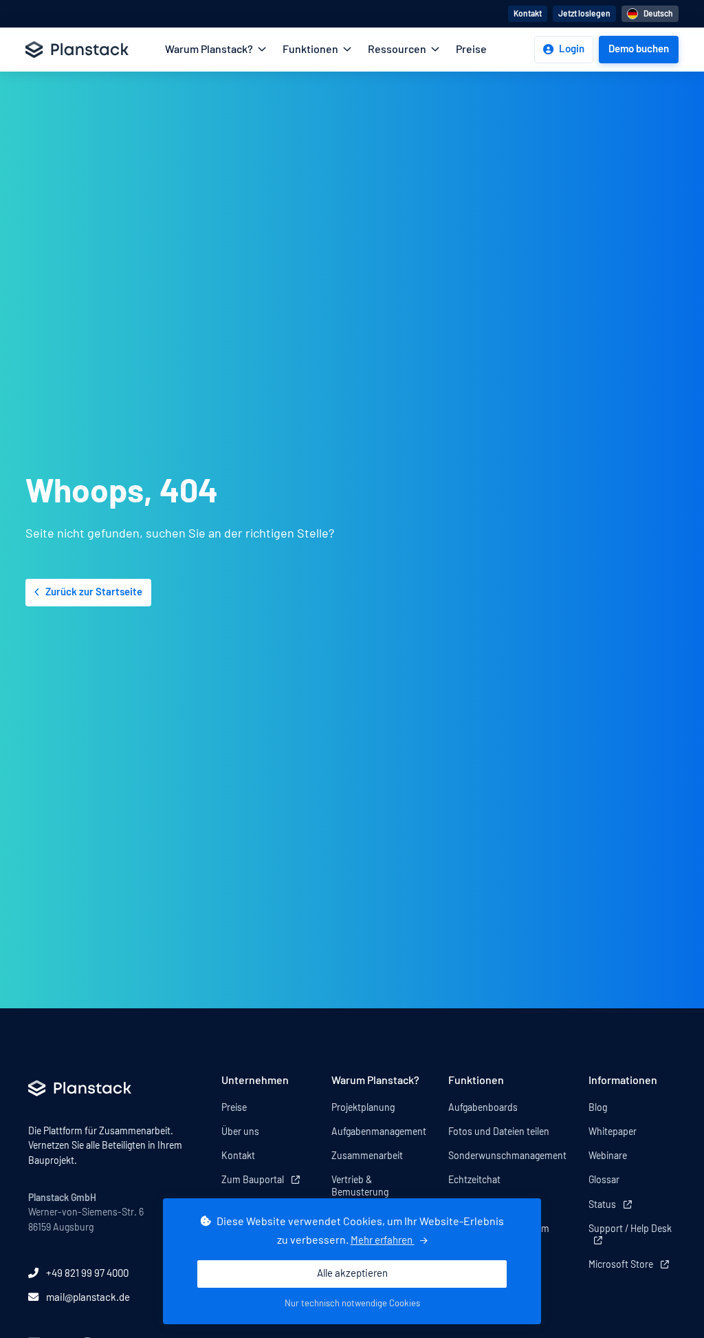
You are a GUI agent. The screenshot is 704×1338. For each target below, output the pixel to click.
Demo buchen (638, 49)
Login (571, 49)
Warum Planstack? (210, 49)
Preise (471, 49)
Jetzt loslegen (584, 14)
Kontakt (528, 14)
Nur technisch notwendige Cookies (352, 1303)
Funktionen (311, 49)
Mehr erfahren (383, 1240)
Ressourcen (398, 49)
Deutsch (658, 14)
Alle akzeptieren (352, 1273)
